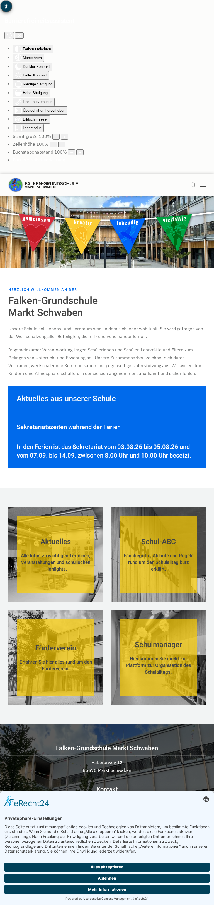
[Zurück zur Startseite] (43, 185)
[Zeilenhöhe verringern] (53, 144)
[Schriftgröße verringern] (56, 137)
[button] (193, 185)
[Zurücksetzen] (9, 35)
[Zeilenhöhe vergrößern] (61, 144)
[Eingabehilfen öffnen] (6, 6)
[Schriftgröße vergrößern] (64, 137)
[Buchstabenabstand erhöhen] (80, 152)
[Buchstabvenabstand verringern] (71, 152)
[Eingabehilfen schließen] (19, 35)
